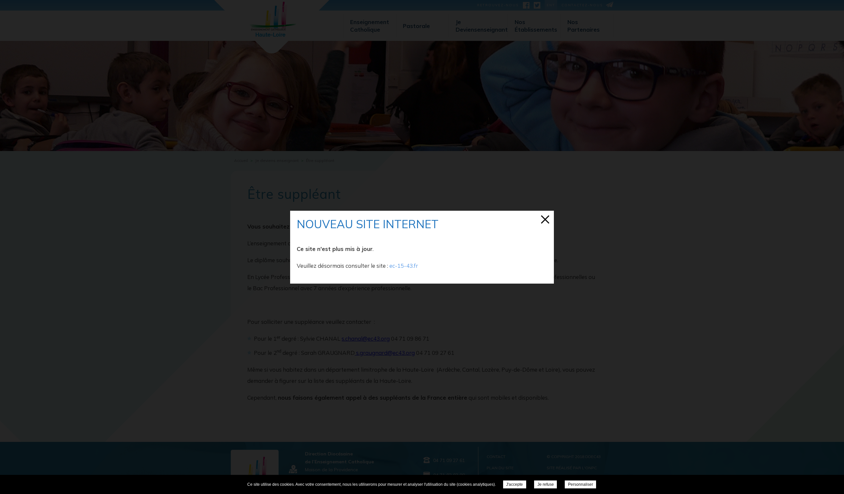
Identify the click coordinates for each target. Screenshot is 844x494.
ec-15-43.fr (403, 265)
